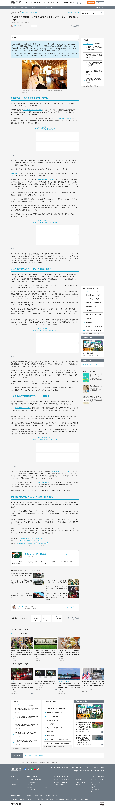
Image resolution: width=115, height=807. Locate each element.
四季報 (65, 2)
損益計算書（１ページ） (22, 408)
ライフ (40, 7)
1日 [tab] (87, 291)
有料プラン (94, 784)
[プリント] (77, 25)
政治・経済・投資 (22, 7)
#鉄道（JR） (19, 540)
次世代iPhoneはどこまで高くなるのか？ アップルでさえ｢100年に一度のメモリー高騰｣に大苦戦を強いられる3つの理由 (83, 726)
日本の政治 (88, 318)
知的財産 (40, 799)
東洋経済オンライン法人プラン (61, 779)
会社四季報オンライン (32, 782)
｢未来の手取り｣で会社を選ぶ (93, 299)
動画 (48, 2)
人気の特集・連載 (88, 288)
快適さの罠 (93, 385)
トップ (25, 2)
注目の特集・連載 (87, 337)
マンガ (52, 2)
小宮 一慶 (16, 25)
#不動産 (28, 540)
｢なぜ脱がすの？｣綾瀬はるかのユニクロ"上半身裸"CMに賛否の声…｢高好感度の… (94, 64)
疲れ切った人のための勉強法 (96, 374)
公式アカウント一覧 (45, 795)
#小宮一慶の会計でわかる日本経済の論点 (31, 12)
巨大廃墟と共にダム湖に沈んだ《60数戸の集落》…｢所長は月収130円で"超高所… (94, 48)
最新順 (30, 2)
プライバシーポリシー (31, 799)
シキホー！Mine (31, 789)
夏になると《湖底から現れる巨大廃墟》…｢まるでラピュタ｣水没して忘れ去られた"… (94, 56)
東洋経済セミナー (58, 787)
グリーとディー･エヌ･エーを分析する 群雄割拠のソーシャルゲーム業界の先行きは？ (21, 595)
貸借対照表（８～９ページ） (46, 179)
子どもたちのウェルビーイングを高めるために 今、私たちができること (94, 330)
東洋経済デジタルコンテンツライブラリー (37, 787)
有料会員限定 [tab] (98, 43)
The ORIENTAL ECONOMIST (34, 779)
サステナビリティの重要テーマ (93, 302)
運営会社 (29, 795)
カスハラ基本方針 (75, 799)
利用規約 (93, 791)
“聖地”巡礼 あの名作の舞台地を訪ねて (94, 295)
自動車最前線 (89, 322)
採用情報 (35, 795)
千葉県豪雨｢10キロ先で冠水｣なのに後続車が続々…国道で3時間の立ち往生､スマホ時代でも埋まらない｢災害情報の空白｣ (56, 596)
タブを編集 (101, 7)
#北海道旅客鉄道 (31, 543)
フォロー (34, 25)
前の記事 (70, 12)
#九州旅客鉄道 (20, 543)
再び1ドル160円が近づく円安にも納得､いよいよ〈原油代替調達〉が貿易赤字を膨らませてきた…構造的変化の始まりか (69, 686)
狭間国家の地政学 (94, 396)
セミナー (58, 2)
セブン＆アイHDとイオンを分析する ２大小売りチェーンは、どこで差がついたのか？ (56, 582)
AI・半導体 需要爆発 (89, 353)
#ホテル (36, 540)
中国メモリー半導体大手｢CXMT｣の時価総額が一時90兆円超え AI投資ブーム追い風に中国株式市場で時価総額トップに (83, 739)
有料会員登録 (91, 2)
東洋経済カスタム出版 (80, 782)
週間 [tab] (98, 291)
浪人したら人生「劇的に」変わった (94, 314)
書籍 (71, 2)
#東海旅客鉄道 (42, 543)
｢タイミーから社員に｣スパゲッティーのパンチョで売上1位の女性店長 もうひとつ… (94, 71)
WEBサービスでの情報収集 (17, 799)
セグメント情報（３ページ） (44, 482)
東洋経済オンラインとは (88, 13)
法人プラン (94, 787)
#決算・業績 (37, 538)
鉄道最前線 (13, 784)
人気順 (43, 2)
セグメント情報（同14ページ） (62, 118)
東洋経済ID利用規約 (64, 799)
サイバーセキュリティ (16, 782)
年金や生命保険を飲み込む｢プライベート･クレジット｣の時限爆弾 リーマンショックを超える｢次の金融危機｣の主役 (93, 684)
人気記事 (85, 40)
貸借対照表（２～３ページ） (61, 471)
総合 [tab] (88, 43)
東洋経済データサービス (60, 784)
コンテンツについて (96, 782)
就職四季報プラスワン (91, 306)
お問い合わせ (84, 799)
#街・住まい (85, 364)
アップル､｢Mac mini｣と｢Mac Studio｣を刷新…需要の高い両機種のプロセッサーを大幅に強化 (45, 683)
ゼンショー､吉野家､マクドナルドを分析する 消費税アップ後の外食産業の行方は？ (56, 588)
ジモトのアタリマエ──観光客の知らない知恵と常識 (94, 326)
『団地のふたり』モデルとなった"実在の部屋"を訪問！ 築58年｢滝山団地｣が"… (94, 79)
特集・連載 (37, 2)
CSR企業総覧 (89, 310)
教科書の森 (77, 784)
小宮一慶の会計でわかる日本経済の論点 (34, 554)
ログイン (100, 2)
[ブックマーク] (73, 25)
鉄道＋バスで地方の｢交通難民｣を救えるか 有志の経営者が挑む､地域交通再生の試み (21, 582)
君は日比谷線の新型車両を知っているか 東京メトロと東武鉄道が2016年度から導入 (21, 575)
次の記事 (75, 12)
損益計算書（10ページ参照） (32, 110)
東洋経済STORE (31, 784)
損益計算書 (14, 173)
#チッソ (92, 364)
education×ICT (14, 779)
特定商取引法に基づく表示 (51, 799)
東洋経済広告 (78, 779)
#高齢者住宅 (98, 364)
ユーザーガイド (95, 789)
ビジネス (13, 7)
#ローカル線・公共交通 (25, 538)
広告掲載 (54, 795)
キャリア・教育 (33, 7)
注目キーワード (86, 360)
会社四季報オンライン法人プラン (62, 782)
